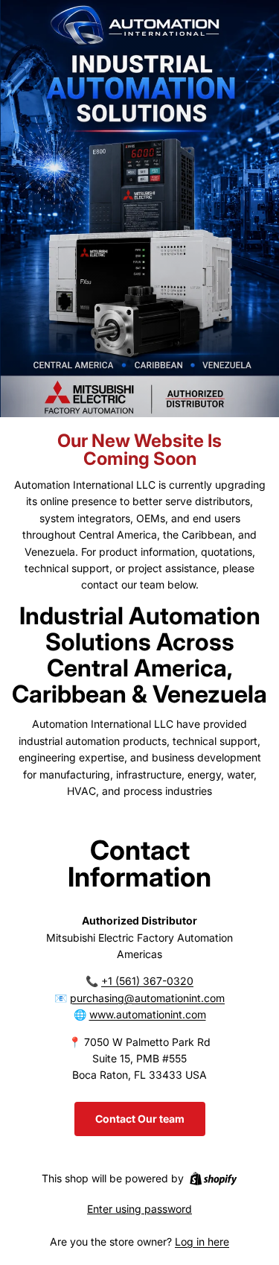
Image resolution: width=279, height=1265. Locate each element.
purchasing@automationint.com (147, 998)
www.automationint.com (147, 1014)
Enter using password (139, 1208)
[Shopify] (213, 1178)
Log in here (202, 1241)
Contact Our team (140, 1118)
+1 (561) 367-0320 (147, 980)
